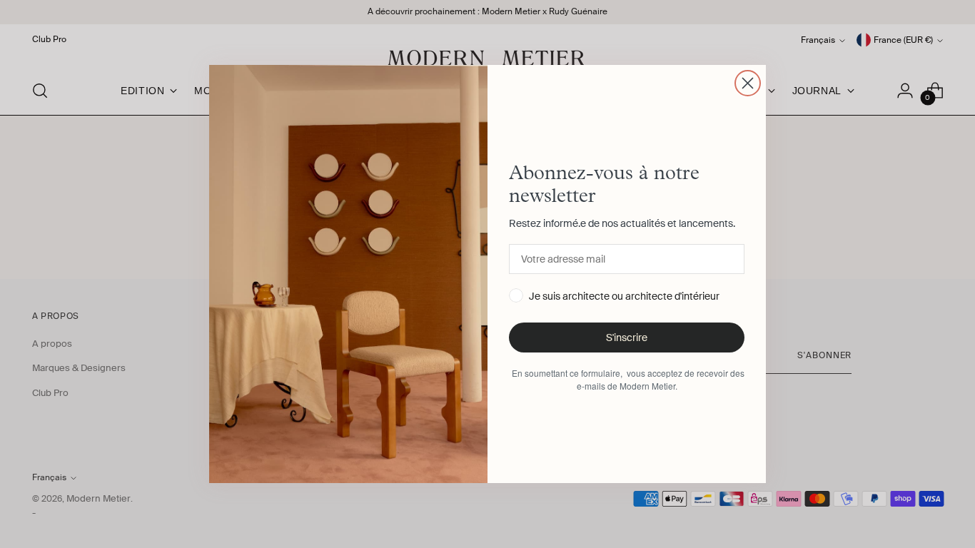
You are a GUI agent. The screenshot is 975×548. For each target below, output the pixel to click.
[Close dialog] (747, 83)
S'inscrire (626, 337)
